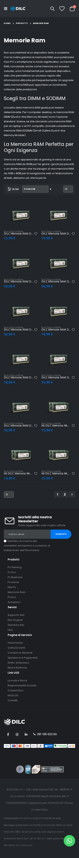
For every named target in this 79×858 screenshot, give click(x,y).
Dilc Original (15, 620)
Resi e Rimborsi (17, 667)
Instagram (17, 734)
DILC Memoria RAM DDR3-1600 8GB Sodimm (56, 329)
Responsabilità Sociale (22, 685)
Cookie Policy (40, 809)
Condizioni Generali (20, 653)
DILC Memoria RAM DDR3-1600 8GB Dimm (56, 233)
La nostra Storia (17, 680)
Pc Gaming (14, 567)
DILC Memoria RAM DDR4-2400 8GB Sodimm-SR (19, 425)
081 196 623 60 (46, 734)
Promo (12, 597)
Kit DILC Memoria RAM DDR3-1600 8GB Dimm (56, 473)
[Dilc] (17, 8)
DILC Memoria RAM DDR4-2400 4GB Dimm (19, 281)
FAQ (10, 630)
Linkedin (26, 734)
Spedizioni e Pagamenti (23, 657)
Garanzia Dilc (16, 625)
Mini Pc (12, 587)
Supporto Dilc (16, 615)
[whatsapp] (69, 841)
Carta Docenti (16, 648)
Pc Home (13, 582)
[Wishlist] (62, 8)
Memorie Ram (17, 592)
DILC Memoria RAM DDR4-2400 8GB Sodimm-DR (56, 377)
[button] (36, 233)
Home (7, 23)
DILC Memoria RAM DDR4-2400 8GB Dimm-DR (56, 281)
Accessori (14, 602)
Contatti (13, 700)
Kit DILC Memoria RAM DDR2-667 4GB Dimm (56, 425)
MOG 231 (13, 695)
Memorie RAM (41, 23)
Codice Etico (16, 690)
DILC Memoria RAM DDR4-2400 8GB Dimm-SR (19, 329)
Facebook (8, 734)
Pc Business (15, 577)
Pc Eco (12, 572)
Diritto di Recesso (18, 662)
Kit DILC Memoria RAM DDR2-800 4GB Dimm (19, 473)
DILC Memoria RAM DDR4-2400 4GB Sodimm (19, 377)
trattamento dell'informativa (21, 550)
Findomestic (15, 643)
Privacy (69, 803)
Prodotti (22, 23)
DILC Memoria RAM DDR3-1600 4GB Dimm (19, 233)
